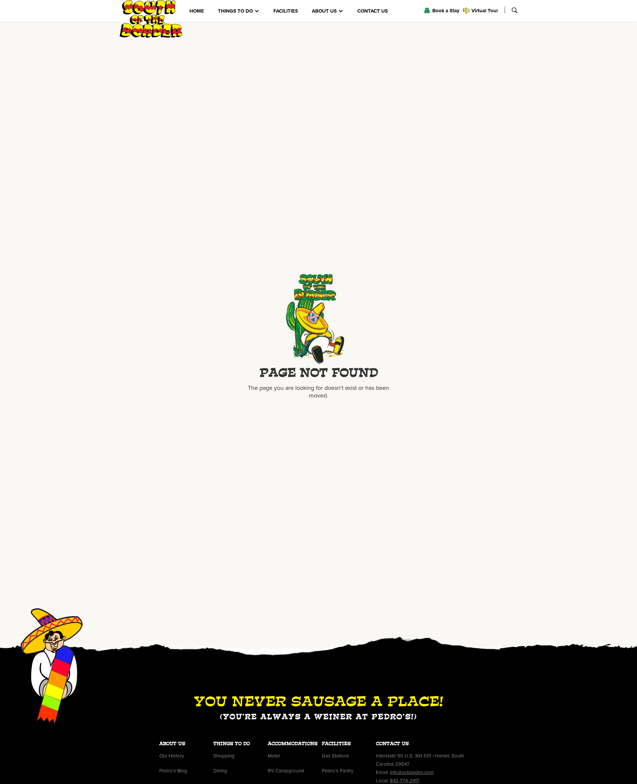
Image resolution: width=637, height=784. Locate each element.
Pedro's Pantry (337, 771)
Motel (274, 756)
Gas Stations (335, 756)
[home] (150, 19)
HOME (196, 11)
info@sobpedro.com (412, 772)
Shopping (224, 756)
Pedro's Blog (173, 771)
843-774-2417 (404, 781)
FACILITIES (285, 11)
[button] (238, 11)
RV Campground (286, 771)
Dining (220, 771)
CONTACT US (372, 11)
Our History (171, 756)
